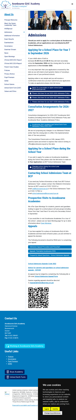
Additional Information (12, 36)
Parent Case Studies (11, 67)
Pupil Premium (9, 77)
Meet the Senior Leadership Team (10, 24)
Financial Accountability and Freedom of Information (29, 405)
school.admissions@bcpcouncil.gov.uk (45, 193)
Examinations (8, 43)
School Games (9, 84)
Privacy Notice (9, 74)
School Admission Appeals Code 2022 (42, 264)
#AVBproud (8, 29)
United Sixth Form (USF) (12, 88)
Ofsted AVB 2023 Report (13, 60)
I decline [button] (55, 409)
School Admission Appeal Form (46, 276)
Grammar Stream (10, 49)
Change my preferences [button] (52, 413)
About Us (9, 14)
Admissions (8, 32)
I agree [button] (46, 409)
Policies (7, 70)
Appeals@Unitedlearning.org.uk (42, 283)
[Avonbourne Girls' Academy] (20, 5)
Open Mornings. (46, 223)
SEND (6, 81)
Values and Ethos (10, 91)
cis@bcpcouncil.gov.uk (40, 189)
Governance (8, 46)
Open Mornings (9, 56)
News (6, 53)
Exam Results (9, 39)
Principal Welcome (10, 20)
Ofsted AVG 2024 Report (13, 63)
